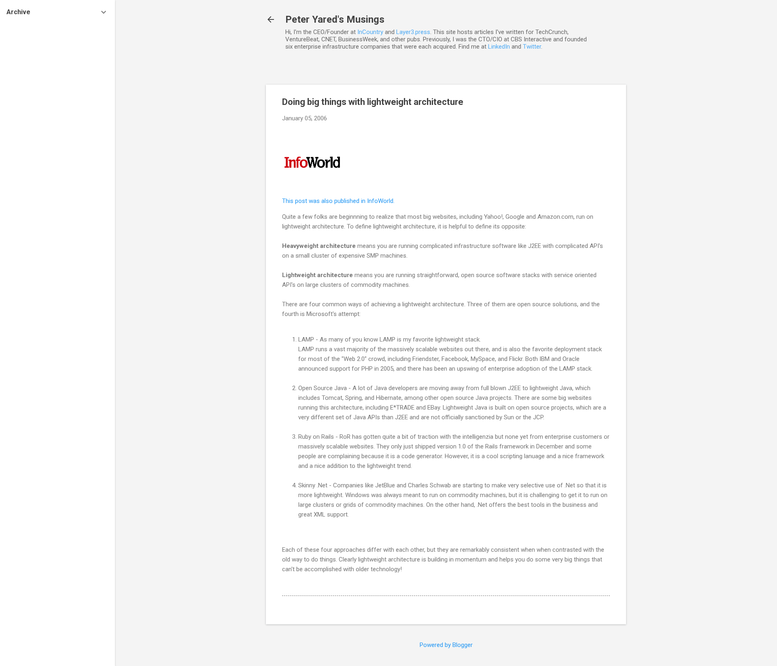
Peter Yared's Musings (334, 19)
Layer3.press (413, 32)
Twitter (532, 46)
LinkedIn (499, 46)
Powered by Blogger (446, 645)
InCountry (370, 32)
